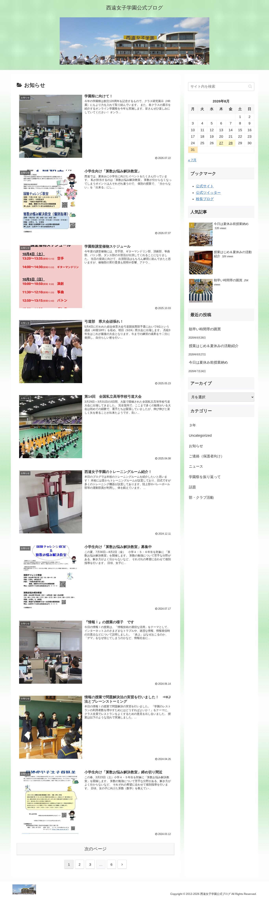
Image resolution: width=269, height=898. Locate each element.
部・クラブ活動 (201, 498)
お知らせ (196, 446)
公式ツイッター (208, 193)
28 (231, 143)
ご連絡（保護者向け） (206, 456)
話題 (192, 487)
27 (221, 143)
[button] (250, 86)
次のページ (95, 848)
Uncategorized (200, 435)
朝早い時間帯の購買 (205, 329)
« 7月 (192, 160)
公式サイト (205, 186)
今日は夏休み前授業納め (208, 362)
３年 (192, 425)
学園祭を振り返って (205, 477)
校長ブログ (205, 199)
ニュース (196, 467)
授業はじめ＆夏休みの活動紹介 (213, 346)
